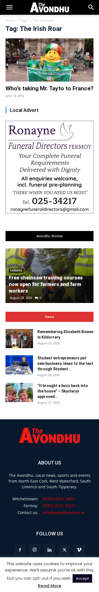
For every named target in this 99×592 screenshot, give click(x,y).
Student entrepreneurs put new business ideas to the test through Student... (65, 363)
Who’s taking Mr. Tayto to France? (50, 88)
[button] (91, 7)
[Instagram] (34, 550)
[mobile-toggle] (9, 7)
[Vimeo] (79, 550)
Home (10, 20)
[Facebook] (19, 550)
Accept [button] (82, 578)
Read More (49, 586)
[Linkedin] (49, 550)
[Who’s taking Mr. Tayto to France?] (50, 60)
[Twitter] (64, 550)
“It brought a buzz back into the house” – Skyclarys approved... (62, 391)
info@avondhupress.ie (63, 512)
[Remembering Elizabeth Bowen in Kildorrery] (19, 338)
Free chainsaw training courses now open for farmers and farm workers (46, 284)
